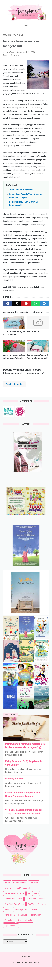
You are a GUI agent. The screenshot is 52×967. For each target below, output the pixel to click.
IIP (29, 893)
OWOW (31, 904)
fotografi (9, 888)
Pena (34, 909)
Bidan (7, 883)
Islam (36, 893)
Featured (34, 883)
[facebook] (7, 303)
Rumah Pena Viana (30, 962)
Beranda (26, 956)
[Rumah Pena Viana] (26, 12)
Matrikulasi (31, 899)
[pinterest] (25, 303)
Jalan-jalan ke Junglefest (21, 190)
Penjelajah (22, 915)
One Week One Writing (14, 904)
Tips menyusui (11, 925)
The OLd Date (33, 331)
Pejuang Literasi (21, 909)
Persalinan (9, 920)
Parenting (42, 904)
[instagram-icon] (26, 25)
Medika (42, 899)
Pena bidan (10, 915)
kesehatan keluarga (13, 899)
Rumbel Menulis (25, 920)
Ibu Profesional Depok (14, 893)
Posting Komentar (11, 55)
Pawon (8, 909)
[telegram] (44, 303)
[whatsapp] (35, 303)
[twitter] (16, 303)
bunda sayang (19, 883)
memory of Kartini (14, 778)
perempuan (36, 915)
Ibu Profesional (23, 888)
